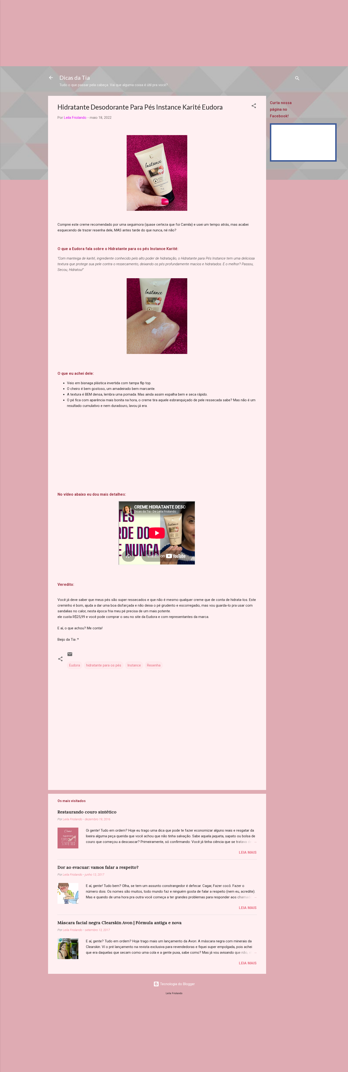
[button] (254, 106)
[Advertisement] (142, 33)
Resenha (154, 665)
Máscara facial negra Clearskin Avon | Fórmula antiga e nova (120, 922)
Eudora (74, 665)
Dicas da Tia (74, 77)
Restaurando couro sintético (87, 812)
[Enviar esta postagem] (70, 656)
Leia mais (248, 852)
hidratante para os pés (103, 665)
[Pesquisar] (297, 79)
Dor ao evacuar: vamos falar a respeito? (98, 867)
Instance (134, 665)
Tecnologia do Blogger (177, 984)
